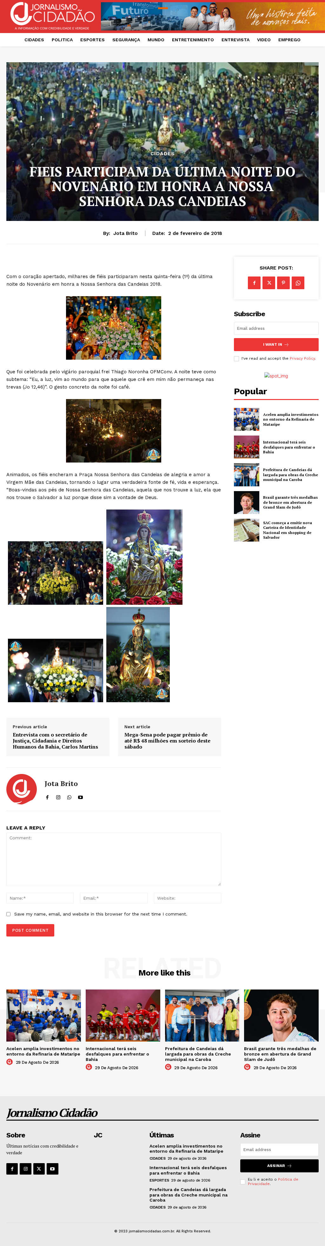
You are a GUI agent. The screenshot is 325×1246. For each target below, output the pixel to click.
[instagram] (58, 796)
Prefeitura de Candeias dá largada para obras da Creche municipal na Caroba (290, 474)
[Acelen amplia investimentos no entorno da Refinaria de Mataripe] (246, 419)
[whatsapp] (69, 796)
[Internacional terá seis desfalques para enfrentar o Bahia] (246, 447)
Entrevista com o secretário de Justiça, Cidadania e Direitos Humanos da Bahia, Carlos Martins (55, 741)
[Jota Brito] (21, 789)
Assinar (276, 1165)
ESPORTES (159, 1180)
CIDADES (162, 153)
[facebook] (47, 796)
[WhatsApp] (298, 283)
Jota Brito (125, 233)
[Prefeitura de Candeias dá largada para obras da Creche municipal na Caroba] (246, 474)
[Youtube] (52, 1169)
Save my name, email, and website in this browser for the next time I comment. (100, 913)
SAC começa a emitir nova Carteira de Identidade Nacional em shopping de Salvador (287, 530)
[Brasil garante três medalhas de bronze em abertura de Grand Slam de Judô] (246, 502)
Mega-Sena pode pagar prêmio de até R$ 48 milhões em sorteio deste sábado (167, 741)
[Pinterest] (283, 283)
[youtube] (80, 796)
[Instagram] (25, 1169)
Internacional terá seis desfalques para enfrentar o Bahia (289, 447)
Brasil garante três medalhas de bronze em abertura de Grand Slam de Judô (290, 502)
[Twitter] (268, 283)
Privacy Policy (302, 358)
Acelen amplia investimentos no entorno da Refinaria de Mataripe (290, 419)
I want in (272, 344)
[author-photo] (10, 1062)
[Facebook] (254, 283)
